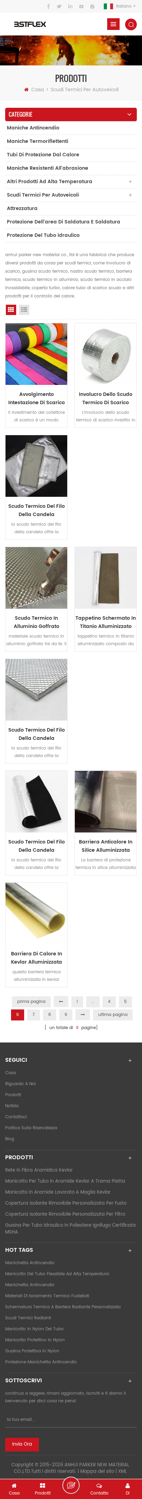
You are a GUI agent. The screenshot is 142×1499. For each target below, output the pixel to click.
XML (122, 1471)
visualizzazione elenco (24, 310)
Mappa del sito (97, 1471)
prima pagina (31, 1001)
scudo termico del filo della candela (36, 510)
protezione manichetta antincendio (41, 1362)
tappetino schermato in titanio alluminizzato (105, 622)
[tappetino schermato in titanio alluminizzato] (105, 578)
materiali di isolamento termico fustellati (47, 1296)
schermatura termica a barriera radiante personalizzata (63, 1307)
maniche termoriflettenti (37, 141)
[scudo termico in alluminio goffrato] (36, 578)
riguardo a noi (20, 1084)
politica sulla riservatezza (31, 1128)
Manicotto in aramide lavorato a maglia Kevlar (58, 1192)
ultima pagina (113, 1014)
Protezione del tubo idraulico (43, 235)
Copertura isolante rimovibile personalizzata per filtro (65, 1214)
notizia (12, 1106)
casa (10, 1073)
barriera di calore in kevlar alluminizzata (36, 958)
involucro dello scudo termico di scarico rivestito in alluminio (105, 398)
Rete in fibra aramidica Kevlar (39, 1170)
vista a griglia (11, 310)
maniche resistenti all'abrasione (47, 168)
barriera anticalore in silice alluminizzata (105, 846)
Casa (37, 90)
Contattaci (16, 1117)
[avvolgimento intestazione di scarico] (36, 354)
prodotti (13, 1095)
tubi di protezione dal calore (43, 155)
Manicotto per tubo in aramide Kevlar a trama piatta (65, 1181)
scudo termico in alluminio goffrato (36, 622)
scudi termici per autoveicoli (85, 90)
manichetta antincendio (29, 1263)
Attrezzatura (22, 208)
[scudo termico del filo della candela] (36, 466)
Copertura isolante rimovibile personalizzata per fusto (65, 1203)
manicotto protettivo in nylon (35, 1340)
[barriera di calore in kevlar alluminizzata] (36, 913)
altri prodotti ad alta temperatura (49, 182)
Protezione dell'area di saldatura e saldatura (63, 222)
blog (9, 1139)
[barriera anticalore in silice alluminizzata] (105, 801)
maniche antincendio (33, 128)
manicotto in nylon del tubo (34, 1329)
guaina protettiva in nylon (32, 1351)
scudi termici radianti (28, 1318)
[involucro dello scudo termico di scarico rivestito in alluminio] (105, 354)
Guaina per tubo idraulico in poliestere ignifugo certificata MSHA (70, 1229)
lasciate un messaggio (71, 1485)
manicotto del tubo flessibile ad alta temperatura (57, 1274)
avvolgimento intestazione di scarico (36, 398)
